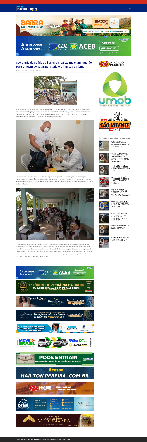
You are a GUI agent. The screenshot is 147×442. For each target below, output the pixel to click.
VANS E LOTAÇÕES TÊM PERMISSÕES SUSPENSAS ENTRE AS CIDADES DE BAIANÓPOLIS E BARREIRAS (120, 181)
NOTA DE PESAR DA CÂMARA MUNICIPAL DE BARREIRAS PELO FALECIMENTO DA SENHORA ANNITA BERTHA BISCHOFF (120, 193)
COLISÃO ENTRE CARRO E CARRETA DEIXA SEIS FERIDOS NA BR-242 (120, 227)
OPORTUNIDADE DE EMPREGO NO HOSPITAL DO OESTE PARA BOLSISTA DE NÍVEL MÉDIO (120, 144)
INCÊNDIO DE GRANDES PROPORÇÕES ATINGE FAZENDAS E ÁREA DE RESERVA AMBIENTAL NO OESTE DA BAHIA (119, 217)
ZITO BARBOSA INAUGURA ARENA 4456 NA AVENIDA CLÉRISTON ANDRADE (120, 239)
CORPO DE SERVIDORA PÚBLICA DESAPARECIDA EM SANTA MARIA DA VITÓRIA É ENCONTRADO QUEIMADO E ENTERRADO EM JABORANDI (120, 157)
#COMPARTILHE (65, 439)
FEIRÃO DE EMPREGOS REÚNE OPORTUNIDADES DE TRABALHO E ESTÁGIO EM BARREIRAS (120, 204)
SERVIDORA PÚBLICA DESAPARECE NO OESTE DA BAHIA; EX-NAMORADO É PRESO (120, 168)
